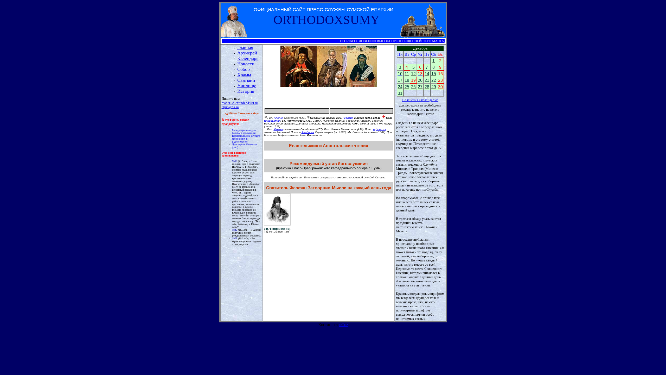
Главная (245, 47)
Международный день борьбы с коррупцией (244, 131)
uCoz (343, 324)
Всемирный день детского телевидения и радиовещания (246, 138)
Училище (246, 85)
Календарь (247, 58)
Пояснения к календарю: (420, 100)
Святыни (246, 80)
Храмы (244, 74)
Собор (243, 69)
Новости (245, 63)
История (245, 91)
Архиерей (247, 52)
